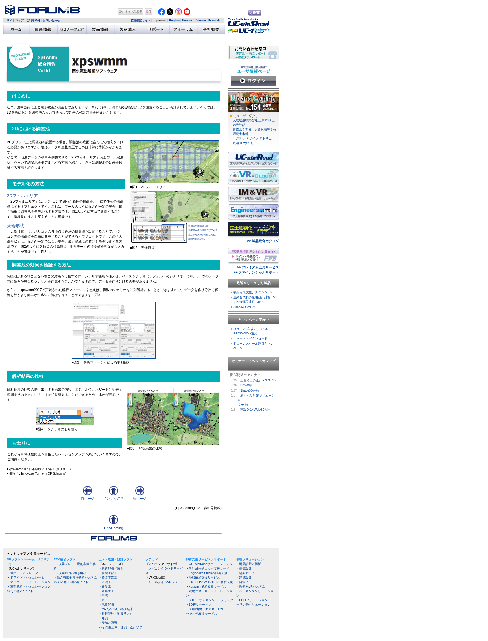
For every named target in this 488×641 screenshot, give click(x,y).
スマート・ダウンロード (250, 338)
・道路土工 (106, 591)
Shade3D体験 (249, 390)
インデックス (113, 498)
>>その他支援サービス (201, 613)
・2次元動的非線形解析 (70, 573)
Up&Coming (113, 528)
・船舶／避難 (108, 622)
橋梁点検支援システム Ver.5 (252, 292)
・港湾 (103, 595)
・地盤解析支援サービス (203, 577)
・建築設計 (244, 577)
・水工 (103, 600)
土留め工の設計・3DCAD (258, 380)
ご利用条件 (33, 20)
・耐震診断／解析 (248, 564)
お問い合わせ (51, 20)
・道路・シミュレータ (22, 573)
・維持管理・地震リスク (116, 613)
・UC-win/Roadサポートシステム (209, 564)
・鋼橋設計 (244, 568)
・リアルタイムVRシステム (164, 582)
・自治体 (242, 582)
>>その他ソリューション (253, 604)
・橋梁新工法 (245, 573)
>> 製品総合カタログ (263, 241)
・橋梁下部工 (108, 577)
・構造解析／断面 (111, 568)
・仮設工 (105, 586)
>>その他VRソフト (20, 591)
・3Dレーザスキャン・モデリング (209, 600)
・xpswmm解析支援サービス (206, 586)
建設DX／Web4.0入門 (255, 409)
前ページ (87, 499)
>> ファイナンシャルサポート (256, 272)
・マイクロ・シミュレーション (29, 582)
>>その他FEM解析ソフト (71, 582)
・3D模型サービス (199, 604)
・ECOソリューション (252, 600)
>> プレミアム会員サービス (258, 267)
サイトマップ (15, 20)
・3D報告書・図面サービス (205, 609)
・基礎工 (105, 582)
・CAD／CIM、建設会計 (115, 609)
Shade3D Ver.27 (244, 306)
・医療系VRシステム (250, 586)
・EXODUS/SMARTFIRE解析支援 (209, 582)
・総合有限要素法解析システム (75, 577)
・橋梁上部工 (108, 573)
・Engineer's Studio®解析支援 (206, 573)
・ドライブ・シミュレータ (25, 577)
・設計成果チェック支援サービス (209, 568)
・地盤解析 (106, 604)
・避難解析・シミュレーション (29, 586)
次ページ (139, 499)
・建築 (103, 618)
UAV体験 (246, 385)
